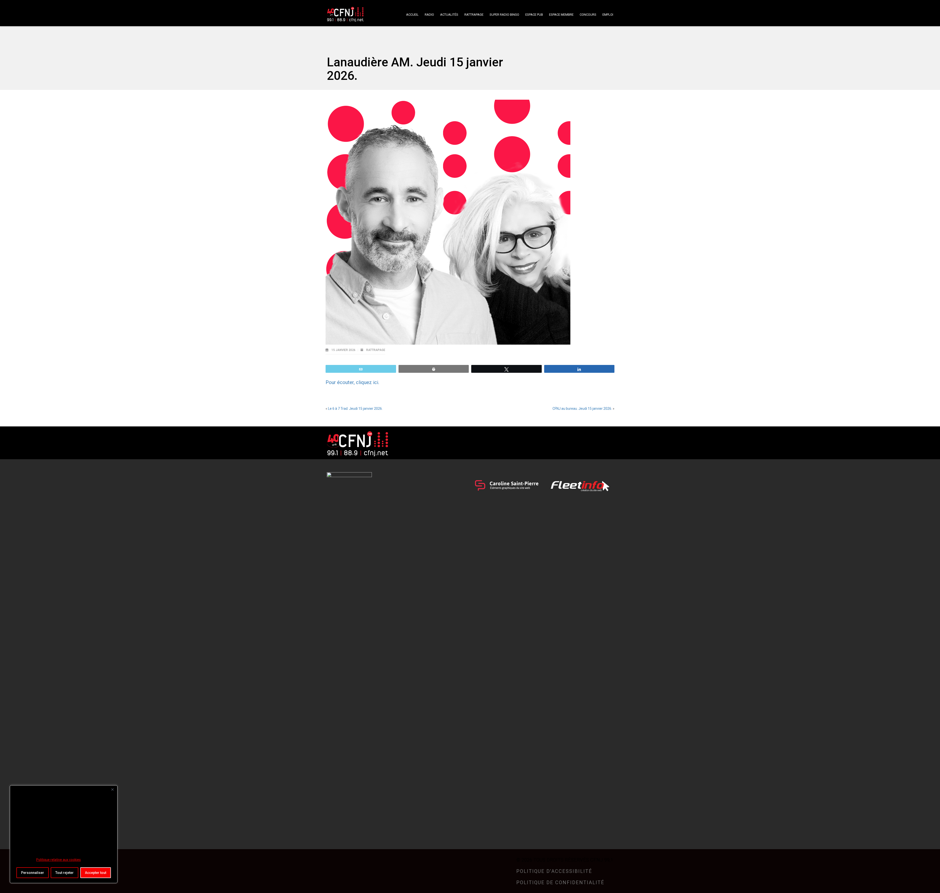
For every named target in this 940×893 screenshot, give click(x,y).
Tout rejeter (64, 873)
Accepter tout (95, 873)
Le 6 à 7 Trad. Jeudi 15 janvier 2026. (355, 408)
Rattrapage (375, 350)
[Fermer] (112, 789)
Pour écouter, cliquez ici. (352, 382)
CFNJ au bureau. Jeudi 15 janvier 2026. (582, 408)
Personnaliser (32, 873)
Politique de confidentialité (560, 882)
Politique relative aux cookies (58, 860)
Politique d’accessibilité (554, 871)
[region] (64, 834)
